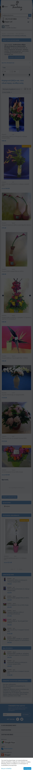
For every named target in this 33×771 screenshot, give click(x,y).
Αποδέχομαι (27, 768)
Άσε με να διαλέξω (6, 768)
